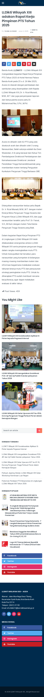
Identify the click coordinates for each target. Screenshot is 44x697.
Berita (34, 30)
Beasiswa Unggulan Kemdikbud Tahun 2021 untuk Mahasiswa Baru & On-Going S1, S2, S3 (25, 534)
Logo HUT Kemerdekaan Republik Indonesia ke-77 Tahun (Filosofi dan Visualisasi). (25, 544)
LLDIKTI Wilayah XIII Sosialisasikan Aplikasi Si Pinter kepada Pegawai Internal (20, 337)
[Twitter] (9, 614)
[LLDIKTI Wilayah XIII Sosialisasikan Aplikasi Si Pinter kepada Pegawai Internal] (22, 319)
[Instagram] (14, 614)
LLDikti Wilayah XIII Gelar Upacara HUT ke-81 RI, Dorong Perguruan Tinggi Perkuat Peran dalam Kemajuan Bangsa (22, 416)
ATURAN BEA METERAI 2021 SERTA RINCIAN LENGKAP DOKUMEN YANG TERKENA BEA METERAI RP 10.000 (24, 497)
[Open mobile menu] (3, 3)
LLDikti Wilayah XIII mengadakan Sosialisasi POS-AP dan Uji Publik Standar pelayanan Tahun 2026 (20, 376)
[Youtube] (19, 614)
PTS (31, 32)
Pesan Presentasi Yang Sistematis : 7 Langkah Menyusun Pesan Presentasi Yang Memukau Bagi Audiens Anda (25, 523)
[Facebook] (4, 614)
